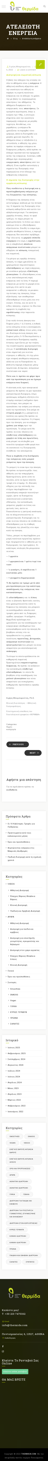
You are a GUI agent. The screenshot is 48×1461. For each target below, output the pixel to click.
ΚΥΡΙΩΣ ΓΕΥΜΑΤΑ (18, 1012)
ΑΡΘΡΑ (11, 917)
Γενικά (11, 971)
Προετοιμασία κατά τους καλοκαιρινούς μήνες (19, 834)
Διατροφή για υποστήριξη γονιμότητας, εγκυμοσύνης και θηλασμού (24, 941)
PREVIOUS (18, 744)
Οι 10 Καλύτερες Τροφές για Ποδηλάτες (21, 825)
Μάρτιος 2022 (14, 1100)
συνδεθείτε (11, 790)
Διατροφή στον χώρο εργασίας (25, 950)
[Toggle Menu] (4, 6)
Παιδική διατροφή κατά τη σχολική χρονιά (24, 858)
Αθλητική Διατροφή (19, 890)
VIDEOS (11, 884)
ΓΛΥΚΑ (13, 1006)
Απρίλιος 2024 (15, 1082)
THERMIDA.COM (28, 1454)
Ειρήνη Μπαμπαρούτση (19, 67)
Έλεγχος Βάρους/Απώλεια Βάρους (22, 898)
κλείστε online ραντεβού (15, 1371)
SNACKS (14, 995)
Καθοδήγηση (9, 1338)
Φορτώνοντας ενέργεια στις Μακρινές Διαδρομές (21, 849)
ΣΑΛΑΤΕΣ (14, 1024)
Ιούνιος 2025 (14, 1047)
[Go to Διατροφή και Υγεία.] (8, 38)
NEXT (33, 753)
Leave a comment (28, 70)
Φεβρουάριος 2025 (17, 1053)
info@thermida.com (15, 1325)
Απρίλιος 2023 (15, 1094)
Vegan (13, 1000)
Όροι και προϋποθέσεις (19, 842)
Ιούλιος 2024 (14, 1071)
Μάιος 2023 (13, 1088)
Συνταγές (12, 982)
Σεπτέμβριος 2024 (16, 1059)
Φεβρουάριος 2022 (17, 1106)
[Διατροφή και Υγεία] (24, 6)
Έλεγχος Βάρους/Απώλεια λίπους (22, 957)
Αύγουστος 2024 (15, 1065)
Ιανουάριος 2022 (15, 1111)
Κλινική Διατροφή (18, 905)
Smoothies (15, 989)
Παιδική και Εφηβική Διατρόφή (25, 911)
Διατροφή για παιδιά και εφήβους (21, 930)
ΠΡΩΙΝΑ (14, 1018)
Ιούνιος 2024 (14, 1077)
